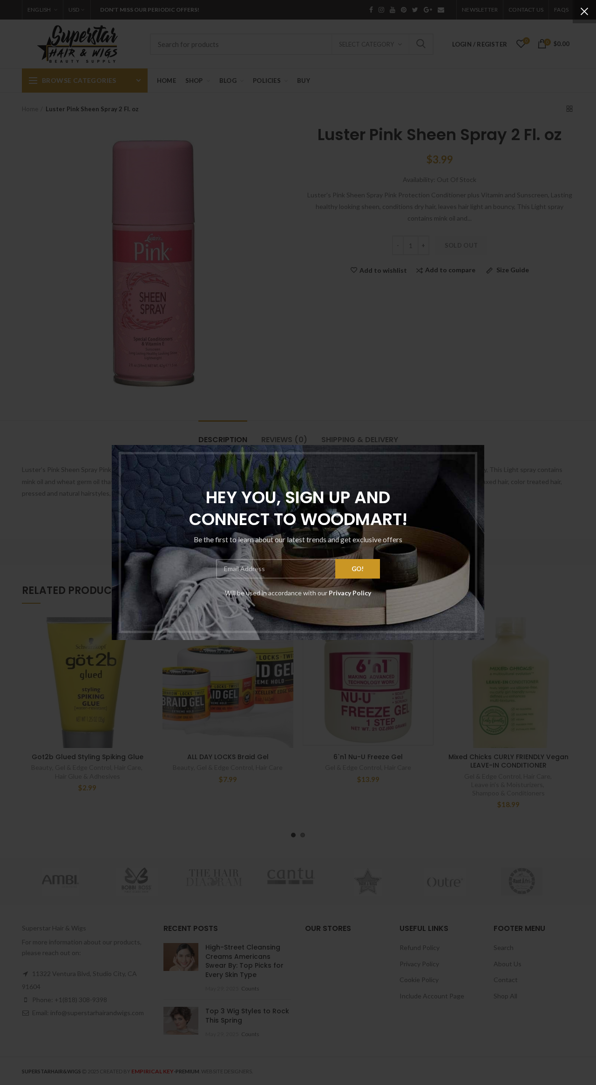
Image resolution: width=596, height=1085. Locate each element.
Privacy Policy (350, 593)
